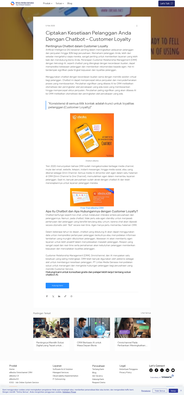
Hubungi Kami (98, 379)
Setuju (173, 390)
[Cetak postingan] (71, 296)
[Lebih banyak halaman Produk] (51, 3)
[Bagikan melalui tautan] (65, 296)
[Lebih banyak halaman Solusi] (63, 3)
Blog (94, 372)
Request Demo (98, 382)
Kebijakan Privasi (69, 392)
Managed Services (61, 372)
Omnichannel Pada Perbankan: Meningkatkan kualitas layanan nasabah (131, 344)
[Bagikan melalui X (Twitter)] (53, 296)
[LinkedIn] (167, 370)
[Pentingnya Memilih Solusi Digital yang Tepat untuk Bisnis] (51, 328)
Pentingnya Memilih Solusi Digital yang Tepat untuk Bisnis (50, 344)
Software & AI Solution (63, 369)
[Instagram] (151, 370)
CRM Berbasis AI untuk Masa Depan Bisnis (89, 344)
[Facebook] (156, 370)
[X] (162, 370)
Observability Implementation (65, 375)
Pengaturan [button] (146, 390)
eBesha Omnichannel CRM (20, 372)
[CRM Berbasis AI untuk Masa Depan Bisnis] (92, 328)
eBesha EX (14, 379)
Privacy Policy (126, 372)
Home (12, 369)
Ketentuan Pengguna (129, 369)
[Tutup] (180, 390)
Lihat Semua (146, 313)
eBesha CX (14, 375)
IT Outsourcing (59, 379)
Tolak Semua (160, 390)
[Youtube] (173, 370)
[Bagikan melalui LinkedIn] (59, 296)
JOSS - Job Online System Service (24, 382)
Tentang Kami (98, 369)
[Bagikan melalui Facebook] (47, 296)
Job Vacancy (97, 375)
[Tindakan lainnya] (136, 25)
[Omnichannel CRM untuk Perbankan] (133, 328)
